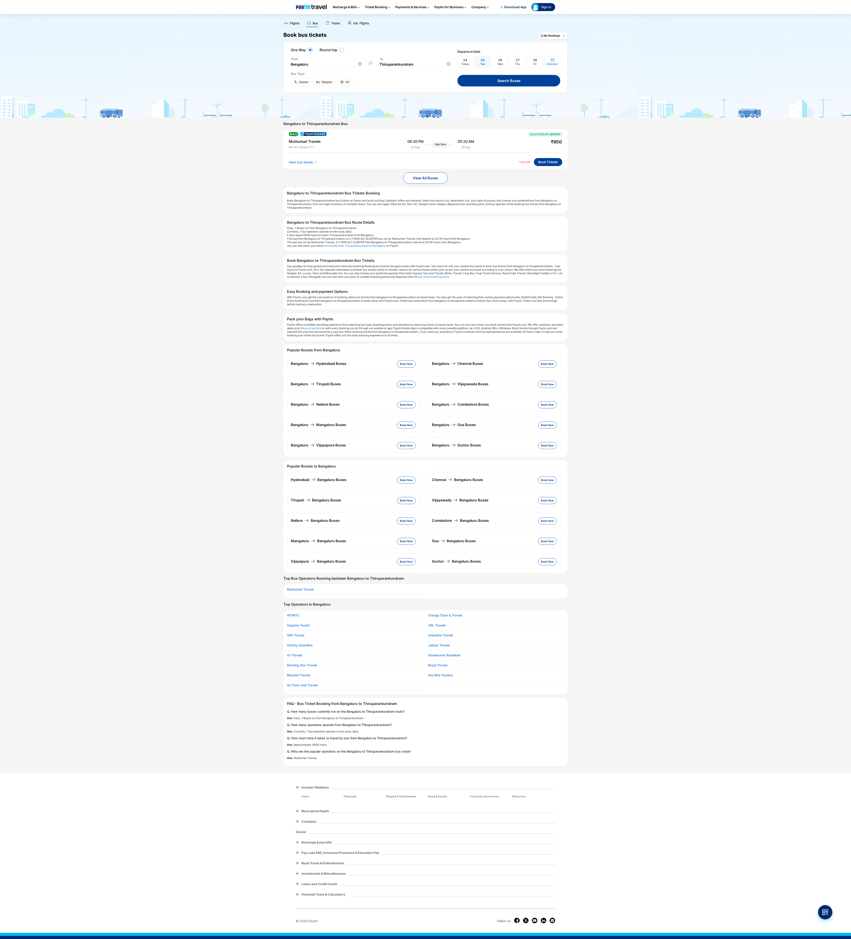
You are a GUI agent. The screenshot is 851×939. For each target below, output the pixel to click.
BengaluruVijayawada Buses (460, 384)
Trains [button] (335, 23)
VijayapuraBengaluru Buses (318, 561)
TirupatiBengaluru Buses (316, 500)
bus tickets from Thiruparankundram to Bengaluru (355, 245)
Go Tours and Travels (302, 685)
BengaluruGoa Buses (454, 425)
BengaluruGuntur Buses (456, 445)
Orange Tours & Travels (445, 615)
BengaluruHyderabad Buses (318, 363)
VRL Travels (437, 625)
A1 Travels (294, 655)
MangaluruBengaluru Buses (318, 541)
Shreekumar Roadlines (444, 655)
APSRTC (293, 615)
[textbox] (326, 64)
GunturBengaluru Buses (456, 561)
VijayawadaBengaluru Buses (460, 500)
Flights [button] (295, 23)
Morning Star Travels (302, 665)
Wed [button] (500, 64)
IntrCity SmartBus (300, 645)
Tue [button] (482, 64)
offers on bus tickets (312, 328)
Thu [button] (517, 64)
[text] (425, 21)
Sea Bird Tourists (440, 675)
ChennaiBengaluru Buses (457, 479)
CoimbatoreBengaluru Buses (460, 520)
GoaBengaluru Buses (454, 541)
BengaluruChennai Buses (457, 363)
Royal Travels (438, 665)
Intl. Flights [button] (361, 23)
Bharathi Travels (298, 675)
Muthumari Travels (300, 589)
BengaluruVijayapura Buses (318, 445)
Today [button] (465, 64)
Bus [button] (315, 23)
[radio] (302, 50)
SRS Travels (295, 635)
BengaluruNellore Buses (315, 404)
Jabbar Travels (439, 645)
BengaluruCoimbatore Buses (460, 404)
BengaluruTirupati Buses (316, 384)
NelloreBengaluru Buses (315, 520)
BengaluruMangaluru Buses (318, 425)
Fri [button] (535, 64)
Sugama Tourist (298, 625)
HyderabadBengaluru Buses (318, 479)
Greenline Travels (440, 635)
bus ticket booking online (433, 276)
